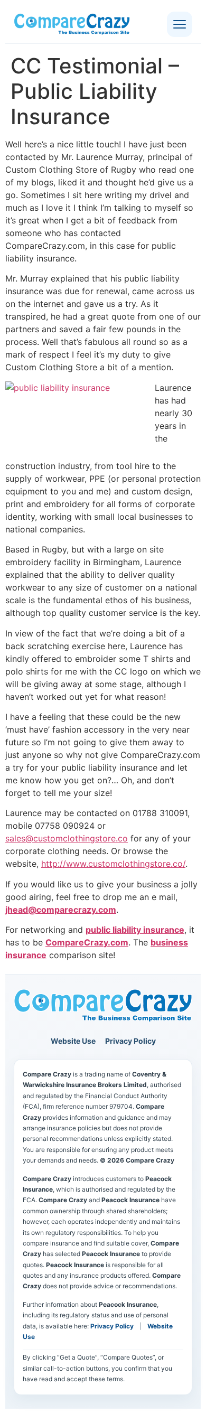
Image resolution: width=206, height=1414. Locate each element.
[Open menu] (179, 24)
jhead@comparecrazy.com (60, 909)
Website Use (73, 1040)
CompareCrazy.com (86, 942)
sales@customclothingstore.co (66, 838)
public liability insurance (135, 929)
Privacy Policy (130, 1040)
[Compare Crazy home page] (103, 1006)
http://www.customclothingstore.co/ (113, 863)
